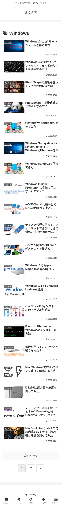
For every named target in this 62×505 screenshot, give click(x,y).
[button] (55, 439)
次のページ (31, 455)
